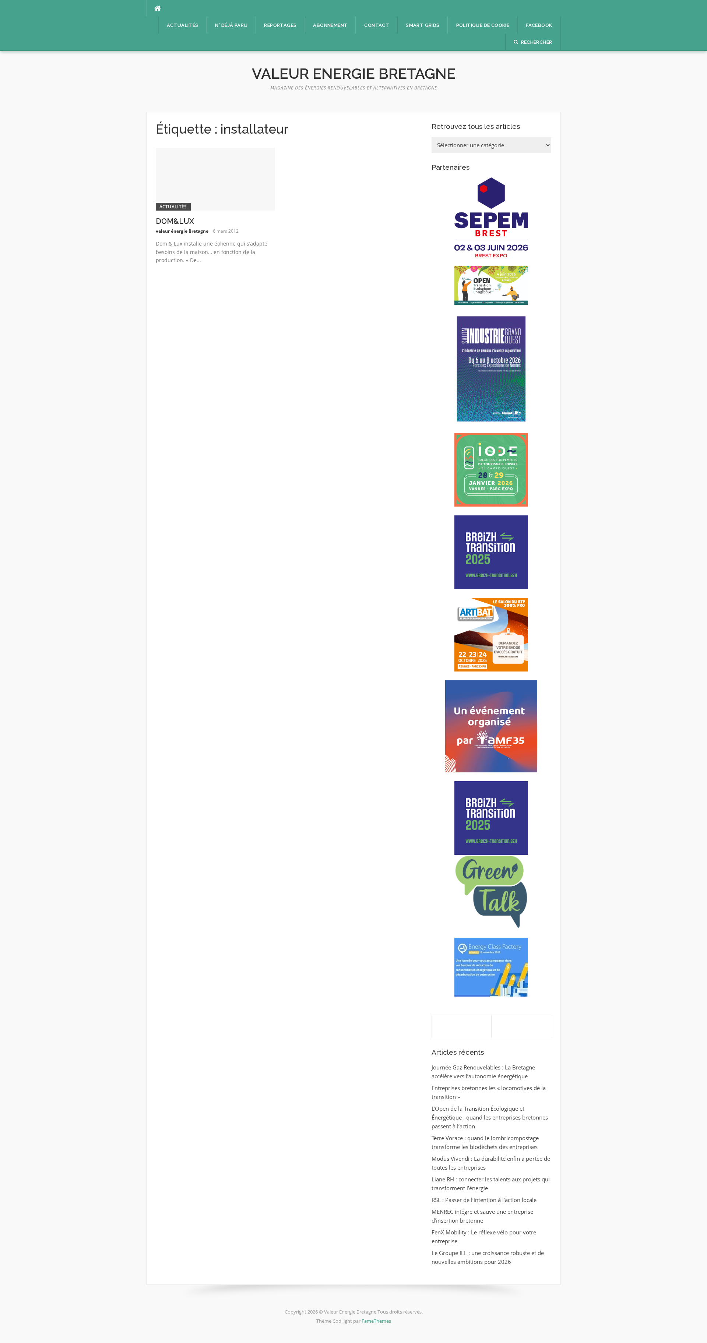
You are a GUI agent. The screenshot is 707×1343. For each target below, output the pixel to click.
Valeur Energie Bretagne (353, 73)
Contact (376, 25)
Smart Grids (422, 25)
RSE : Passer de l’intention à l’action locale (484, 1199)
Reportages (280, 25)
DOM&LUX (175, 221)
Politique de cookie (483, 25)
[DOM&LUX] (215, 178)
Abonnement (330, 25)
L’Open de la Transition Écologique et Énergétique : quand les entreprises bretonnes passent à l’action (490, 1117)
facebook (539, 25)
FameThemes (376, 1321)
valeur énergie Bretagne (182, 231)
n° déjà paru (231, 25)
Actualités (182, 25)
